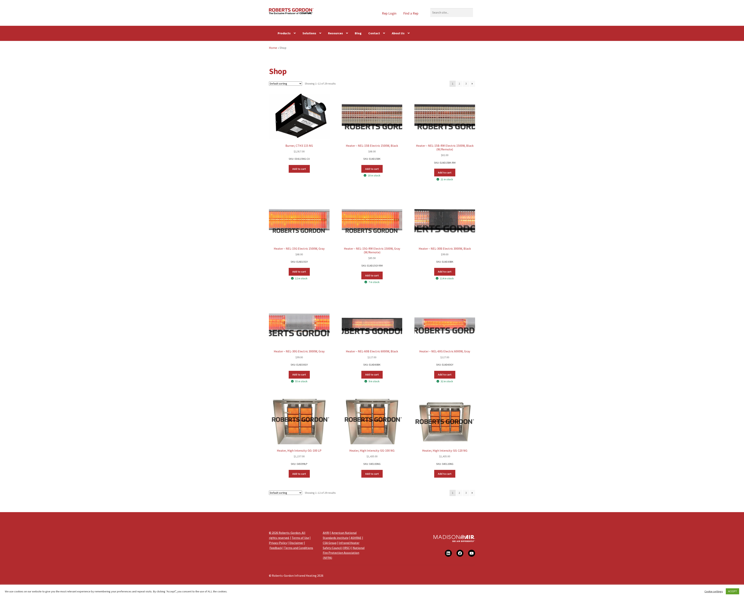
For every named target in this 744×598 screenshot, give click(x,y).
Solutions (309, 33)
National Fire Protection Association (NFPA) (344, 553)
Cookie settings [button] (713, 591)
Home (273, 48)
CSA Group (330, 543)
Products (284, 33)
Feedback (276, 548)
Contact (374, 33)
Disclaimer (296, 543)
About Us (398, 33)
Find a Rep (410, 13)
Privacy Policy (278, 543)
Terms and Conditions (298, 548)
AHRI (326, 533)
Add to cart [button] (299, 169)
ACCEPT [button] (732, 591)
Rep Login (389, 13)
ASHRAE (356, 538)
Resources (335, 33)
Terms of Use (300, 538)
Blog (358, 33)
